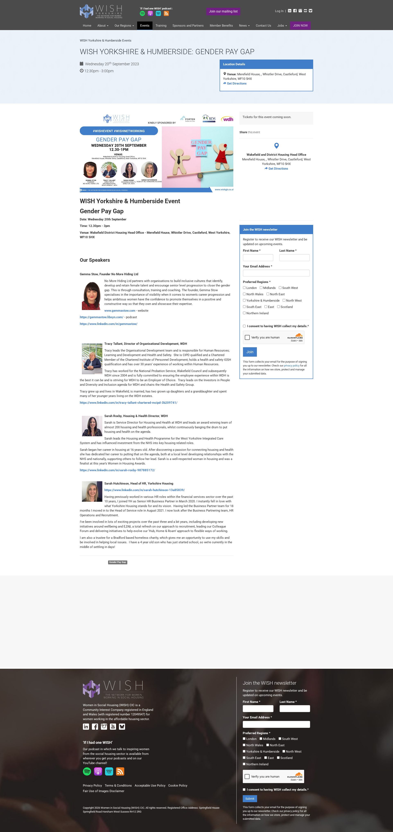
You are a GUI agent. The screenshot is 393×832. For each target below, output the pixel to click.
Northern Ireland (257, 313)
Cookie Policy (177, 785)
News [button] (243, 25)
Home (87, 25)
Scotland (286, 307)
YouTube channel (94, 763)
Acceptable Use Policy (150, 785)
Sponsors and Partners (188, 25)
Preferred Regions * (257, 282)
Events (144, 25)
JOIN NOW (300, 25)
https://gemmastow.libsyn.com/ (101, 317)
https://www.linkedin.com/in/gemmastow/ (109, 324)
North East (277, 294)
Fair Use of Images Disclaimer (103, 791)
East (270, 307)
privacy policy (291, 365)
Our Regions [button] (123, 25)
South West (289, 288)
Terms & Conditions (118, 785)
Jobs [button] (281, 25)
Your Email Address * (257, 266)
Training (161, 25)
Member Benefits (221, 25)
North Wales (254, 294)
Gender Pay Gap (117, 562)
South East (253, 307)
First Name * (252, 251)
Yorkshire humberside (92, 562)
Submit (249, 798)
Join (249, 352)
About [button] (101, 25)
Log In (279, 11)
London (251, 288)
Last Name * (288, 251)
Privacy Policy (92, 785)
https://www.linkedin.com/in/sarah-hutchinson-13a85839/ (144, 490)
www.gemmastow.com (119, 310)
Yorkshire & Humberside (263, 300)
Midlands (269, 288)
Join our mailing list (223, 11)
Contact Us (263, 25)
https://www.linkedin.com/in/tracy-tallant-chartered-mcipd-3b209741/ (128, 403)
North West (293, 300)
